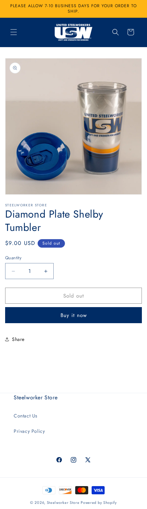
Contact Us (26, 415)
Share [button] (18, 339)
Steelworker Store (63, 502)
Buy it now (74, 315)
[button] (13, 32)
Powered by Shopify (99, 502)
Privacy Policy (29, 431)
